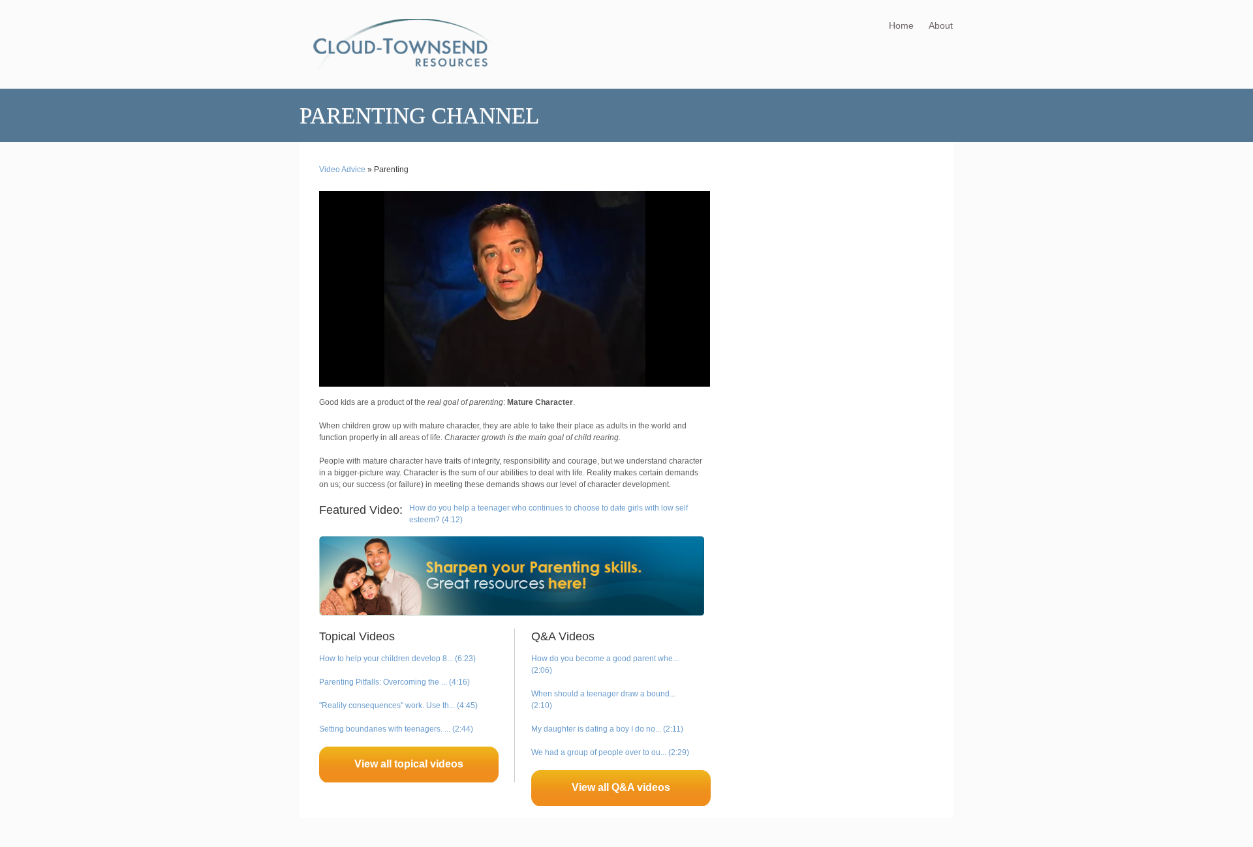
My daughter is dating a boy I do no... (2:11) (607, 729)
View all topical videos (408, 763)
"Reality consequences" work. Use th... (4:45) (398, 705)
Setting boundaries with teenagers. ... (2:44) (396, 729)
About (941, 25)
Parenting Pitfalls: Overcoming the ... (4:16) (394, 682)
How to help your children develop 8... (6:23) (397, 658)
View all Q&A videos (621, 787)
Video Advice (342, 169)
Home (901, 25)
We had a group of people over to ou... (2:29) (610, 752)
